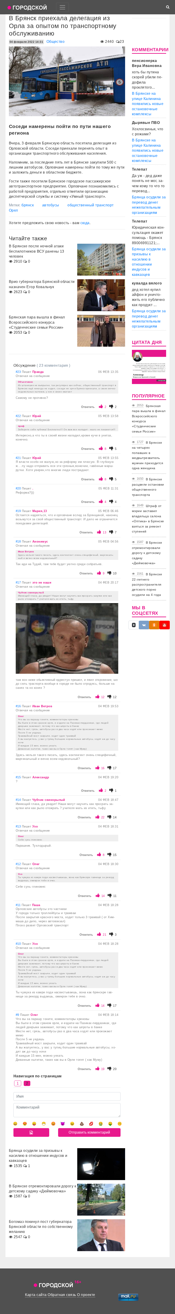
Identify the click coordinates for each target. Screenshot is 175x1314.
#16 (19, 706)
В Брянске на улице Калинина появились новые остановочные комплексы (147, 104)
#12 (19, 864)
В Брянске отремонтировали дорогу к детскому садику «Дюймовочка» (147, 553)
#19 (19, 511)
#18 (19, 541)
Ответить (88, 407)
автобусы (50, 205)
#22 (19, 416)
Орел (13, 210)
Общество (55, 42)
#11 (19, 905)
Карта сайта (35, 1295)
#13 (19, 826)
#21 (19, 458)
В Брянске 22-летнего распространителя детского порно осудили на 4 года (147, 584)
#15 (19, 777)
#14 (19, 800)
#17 (19, 582)
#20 (19, 488)
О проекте (86, 1295)
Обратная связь (62, 1295)
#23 (19, 372)
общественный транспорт (90, 205)
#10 (19, 943)
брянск (27, 205)
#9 (18, 1015)
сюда (85, 223)
